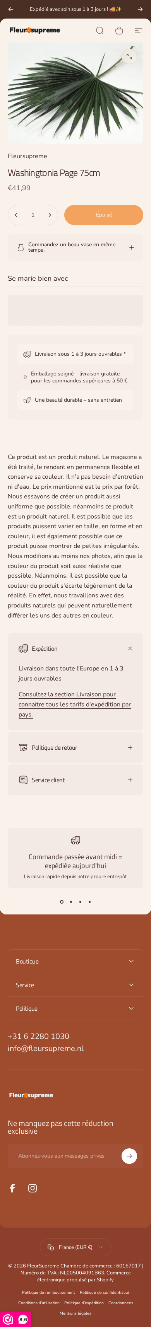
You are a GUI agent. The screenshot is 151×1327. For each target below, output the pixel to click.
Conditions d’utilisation (39, 1303)
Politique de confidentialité (104, 1292)
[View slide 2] (71, 901)
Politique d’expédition (84, 1303)
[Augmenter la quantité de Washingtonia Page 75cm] (49, 215)
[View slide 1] (61, 901)
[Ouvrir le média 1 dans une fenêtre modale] (129, 56)
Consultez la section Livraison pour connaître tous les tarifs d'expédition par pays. (75, 704)
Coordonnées (120, 1303)
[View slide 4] (89, 901)
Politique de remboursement (48, 1292)
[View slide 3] (80, 901)
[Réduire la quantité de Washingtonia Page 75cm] (16, 215)
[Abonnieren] (129, 1156)
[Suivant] (140, 9)
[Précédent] (10, 9)
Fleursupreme (27, 156)
